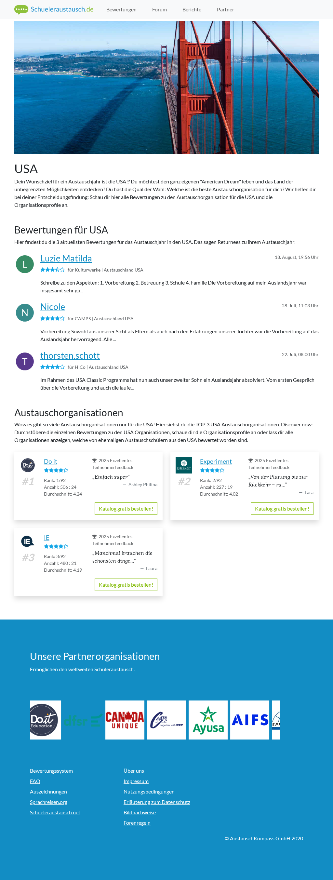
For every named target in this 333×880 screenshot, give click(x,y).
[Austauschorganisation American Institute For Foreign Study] (257, 720)
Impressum (136, 781)
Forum (159, 9)
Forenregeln (137, 823)
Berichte (191, 9)
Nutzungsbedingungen (149, 791)
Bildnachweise (140, 812)
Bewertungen (121, 9)
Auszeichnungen (48, 791)
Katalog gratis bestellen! (126, 508)
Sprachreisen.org (48, 802)
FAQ (35, 781)
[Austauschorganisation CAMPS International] (174, 720)
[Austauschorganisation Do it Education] (49, 720)
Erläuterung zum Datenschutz (157, 802)
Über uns (134, 770)
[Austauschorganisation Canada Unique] (132, 720)
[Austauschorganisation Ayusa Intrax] (215, 720)
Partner (225, 9)
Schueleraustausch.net (55, 812)
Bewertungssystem (51, 770)
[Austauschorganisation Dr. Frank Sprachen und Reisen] (91, 720)
